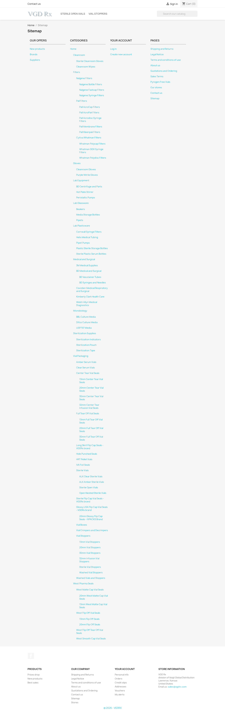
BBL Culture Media (86, 316)
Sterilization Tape (85, 350)
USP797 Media (84, 327)
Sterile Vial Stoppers (90, 567)
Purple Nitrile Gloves (87, 174)
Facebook (31, 656)
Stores (74, 702)
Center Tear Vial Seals (87, 373)
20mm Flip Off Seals (89, 624)
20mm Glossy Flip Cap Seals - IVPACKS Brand (91, 518)
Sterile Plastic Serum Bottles (91, 253)
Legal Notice (157, 54)
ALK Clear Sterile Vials (90, 476)
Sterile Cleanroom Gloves (89, 61)
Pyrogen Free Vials (160, 81)
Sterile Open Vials (72, 13)
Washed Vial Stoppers (91, 572)
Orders (118, 678)
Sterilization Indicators (88, 339)
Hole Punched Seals (86, 453)
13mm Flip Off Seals (89, 619)
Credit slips (121, 682)
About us (155, 65)
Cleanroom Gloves (86, 169)
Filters (76, 72)
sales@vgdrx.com (177, 686)
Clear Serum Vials (85, 367)
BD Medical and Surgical (88, 271)
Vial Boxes (81, 524)
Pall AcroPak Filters (89, 112)
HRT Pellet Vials (84, 459)
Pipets (79, 220)
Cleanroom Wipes (85, 66)
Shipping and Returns (161, 48)
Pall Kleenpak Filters (89, 132)
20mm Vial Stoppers (90, 547)
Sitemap (154, 98)
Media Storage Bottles (88, 214)
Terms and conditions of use (165, 59)
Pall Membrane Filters (90, 126)
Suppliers (35, 59)
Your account (125, 669)
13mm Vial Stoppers (89, 541)
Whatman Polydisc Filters (92, 157)
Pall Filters (81, 100)
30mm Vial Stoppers (89, 552)
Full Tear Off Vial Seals (87, 413)
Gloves (77, 163)
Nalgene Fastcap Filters (91, 89)
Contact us (34, 4)
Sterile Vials (82, 470)
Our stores (156, 87)
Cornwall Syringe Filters (88, 231)
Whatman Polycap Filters (92, 143)
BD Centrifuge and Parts (89, 186)
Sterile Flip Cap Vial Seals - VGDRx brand (90, 500)
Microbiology (80, 310)
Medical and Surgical (84, 259)
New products (37, 48)
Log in (113, 48)
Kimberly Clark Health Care (90, 296)
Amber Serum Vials (86, 362)
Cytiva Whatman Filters (88, 137)
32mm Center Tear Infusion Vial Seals (89, 406)
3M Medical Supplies (87, 265)
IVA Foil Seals (83, 464)
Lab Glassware (81, 203)
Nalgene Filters (84, 78)
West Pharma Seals (83, 583)
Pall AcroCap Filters (89, 107)
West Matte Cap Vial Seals (90, 589)
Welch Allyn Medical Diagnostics (86, 304)
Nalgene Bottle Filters (90, 84)
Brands (33, 54)
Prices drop (34, 674)
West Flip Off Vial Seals (88, 612)
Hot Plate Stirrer (84, 192)
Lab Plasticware (81, 225)
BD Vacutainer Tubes (90, 277)
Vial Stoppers (98, 13)
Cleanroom (79, 55)
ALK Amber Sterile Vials (91, 482)
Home (73, 48)
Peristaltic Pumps (85, 197)
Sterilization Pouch (86, 345)
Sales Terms (156, 76)
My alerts (119, 694)
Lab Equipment (81, 180)
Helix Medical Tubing (87, 237)
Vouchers (120, 690)
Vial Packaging (80, 356)
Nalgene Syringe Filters (91, 95)
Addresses (120, 686)
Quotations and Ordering (163, 70)
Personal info (122, 674)
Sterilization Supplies (84, 333)
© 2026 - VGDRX (113, 708)
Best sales (33, 682)
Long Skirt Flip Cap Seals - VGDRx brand (89, 447)
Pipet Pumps (83, 242)
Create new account (121, 54)
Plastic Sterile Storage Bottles (92, 248)
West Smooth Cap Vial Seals (91, 638)
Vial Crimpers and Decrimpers (92, 530)
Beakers (80, 209)
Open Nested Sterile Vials (92, 493)
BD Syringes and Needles (92, 282)
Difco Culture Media (87, 322)
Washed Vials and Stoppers (90, 578)
